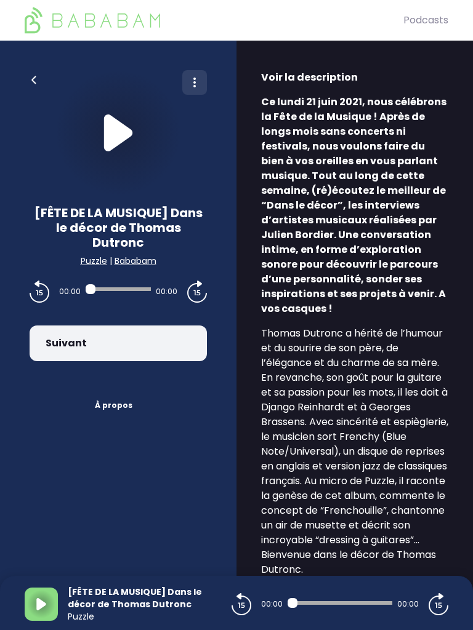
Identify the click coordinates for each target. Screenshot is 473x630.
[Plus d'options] (194, 82)
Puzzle (94, 261)
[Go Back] (34, 79)
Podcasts (425, 20)
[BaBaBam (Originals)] (214, 20)
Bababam (135, 261)
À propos (113, 405)
